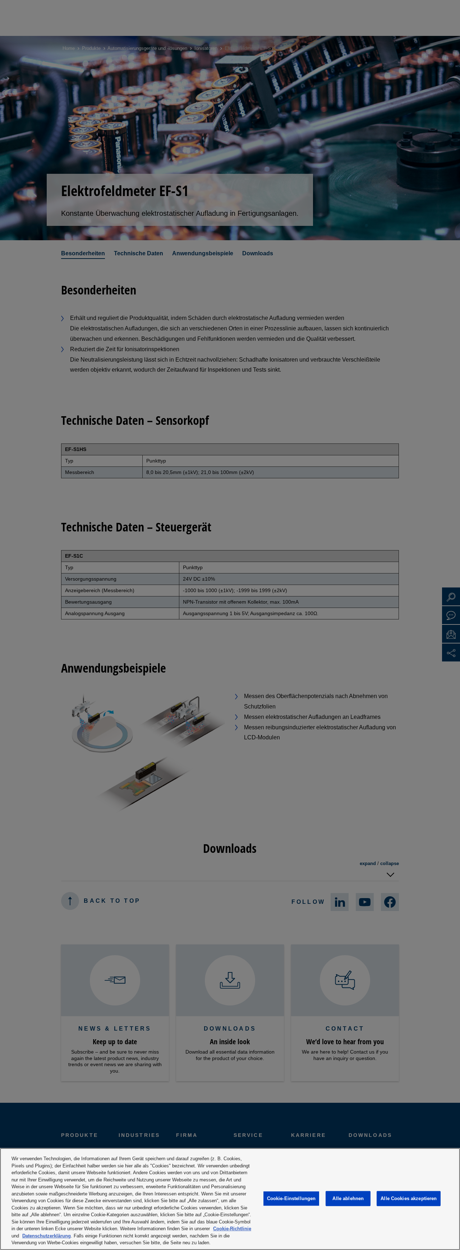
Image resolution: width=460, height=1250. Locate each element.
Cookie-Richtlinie (232, 1228)
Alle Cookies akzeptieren (409, 1198)
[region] (230, 1199)
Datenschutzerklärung (46, 1236)
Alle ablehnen (348, 1198)
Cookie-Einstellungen (291, 1198)
